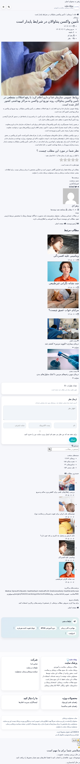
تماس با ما (34, 664)
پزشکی (69, 14)
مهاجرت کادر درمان (68, 628)
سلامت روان (54, 594)
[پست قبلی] (63, 329)
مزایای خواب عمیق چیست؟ (64, 310)
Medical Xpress (11, 591)
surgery (18, 594)
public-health (27, 591)
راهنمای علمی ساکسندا (69, 706)
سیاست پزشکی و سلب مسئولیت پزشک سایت (54, 173)
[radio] (77, 160)
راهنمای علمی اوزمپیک (69, 702)
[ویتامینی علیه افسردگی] (63, 244)
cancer (61, 594)
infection (39, 594)
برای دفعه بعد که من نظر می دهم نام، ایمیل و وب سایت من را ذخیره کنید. (50, 434)
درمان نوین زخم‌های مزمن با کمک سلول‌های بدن (58, 374)
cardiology (32, 594)
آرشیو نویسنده (72, 224)
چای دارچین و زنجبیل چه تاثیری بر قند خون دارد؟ (57, 536)
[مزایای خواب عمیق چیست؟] (63, 298)
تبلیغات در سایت (32, 668)
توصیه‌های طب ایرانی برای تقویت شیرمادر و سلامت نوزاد (54, 514)
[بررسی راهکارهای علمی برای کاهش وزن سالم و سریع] (67, 483)
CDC (26, 594)
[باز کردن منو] (3, 7)
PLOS (19, 591)
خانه (75, 14)
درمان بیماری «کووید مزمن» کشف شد (62, 343)
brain (71, 591)
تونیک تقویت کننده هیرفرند (26, 628)
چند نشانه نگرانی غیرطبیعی (64, 283)
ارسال (73, 440)
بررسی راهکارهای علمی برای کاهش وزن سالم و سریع (55, 492)
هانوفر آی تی (59, 735)
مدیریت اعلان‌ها (24, 702)
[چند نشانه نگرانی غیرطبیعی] (63, 271)
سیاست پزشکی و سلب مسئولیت (26, 672)
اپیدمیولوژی (11, 594)
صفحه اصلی (59, 224)
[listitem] (78, 187)
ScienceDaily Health (61, 591)
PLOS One (49, 591)
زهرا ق (70, 35)
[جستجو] (9, 7)
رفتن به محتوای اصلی (72, 1)
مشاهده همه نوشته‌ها (58, 210)
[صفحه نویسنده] (71, 196)
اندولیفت (72, 633)
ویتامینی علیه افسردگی (66, 255)
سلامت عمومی (69, 594)
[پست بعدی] (63, 359)
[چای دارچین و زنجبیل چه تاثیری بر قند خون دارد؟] (67, 526)
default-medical (38, 591)
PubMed (46, 594)
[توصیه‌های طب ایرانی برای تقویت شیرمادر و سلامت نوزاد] (67, 504)
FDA (22, 594)
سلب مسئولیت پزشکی (69, 718)
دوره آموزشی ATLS (48, 628)
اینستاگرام (34, 702)
